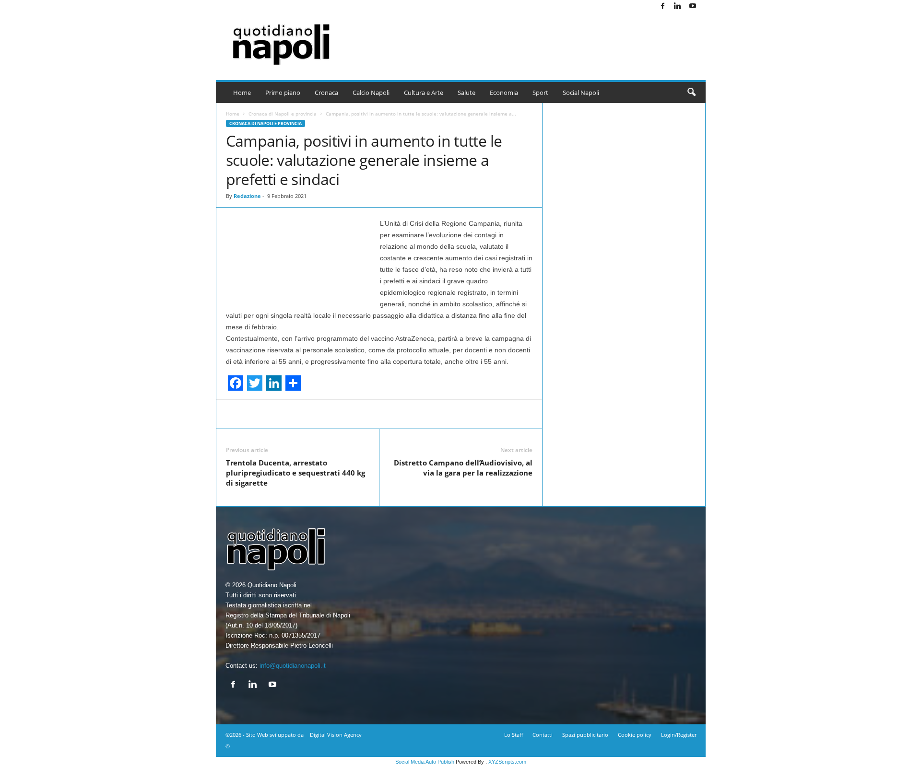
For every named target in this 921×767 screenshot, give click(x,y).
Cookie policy (634, 734)
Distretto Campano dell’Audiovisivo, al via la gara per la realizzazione (463, 467)
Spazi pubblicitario (585, 734)
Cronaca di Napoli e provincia (282, 113)
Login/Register (679, 734)
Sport (540, 92)
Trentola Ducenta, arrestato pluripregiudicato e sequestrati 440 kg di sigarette (295, 473)
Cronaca (326, 92)
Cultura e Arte (423, 92)
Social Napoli (581, 92)
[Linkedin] (678, 6)
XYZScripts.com (507, 762)
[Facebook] (663, 6)
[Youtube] (692, 6)
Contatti (542, 734)
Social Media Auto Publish (424, 762)
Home (242, 92)
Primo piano (282, 92)
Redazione (247, 195)
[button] (691, 92)
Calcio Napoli (371, 92)
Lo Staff (513, 734)
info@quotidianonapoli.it (293, 665)
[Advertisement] (531, 38)
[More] (521, 414)
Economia (504, 92)
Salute (466, 92)
